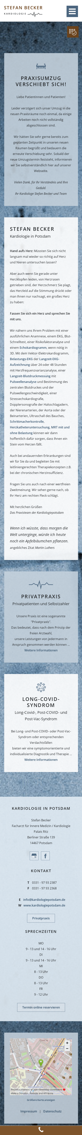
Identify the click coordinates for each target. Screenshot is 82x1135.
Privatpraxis (41, 918)
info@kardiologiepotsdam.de (44, 900)
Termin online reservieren (41, 1007)
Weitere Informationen (41, 650)
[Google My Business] (35, 859)
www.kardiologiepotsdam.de (44, 905)
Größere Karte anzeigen (41, 1100)
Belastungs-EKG (21, 359)
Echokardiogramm (33, 348)
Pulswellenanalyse (23, 382)
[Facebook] (46, 859)
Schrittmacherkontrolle (27, 421)
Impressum (28, 1111)
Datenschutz (52, 1111)
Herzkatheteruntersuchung (30, 427)
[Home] (23, 16)
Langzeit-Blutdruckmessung (30, 376)
